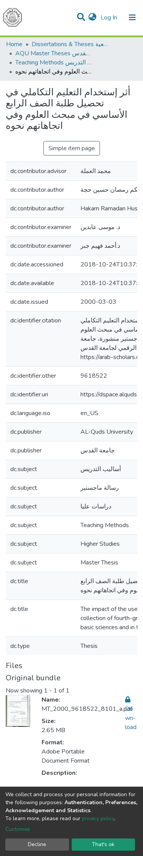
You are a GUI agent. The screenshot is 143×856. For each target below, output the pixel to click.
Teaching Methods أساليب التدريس (53, 62)
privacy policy (98, 818)
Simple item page (71, 148)
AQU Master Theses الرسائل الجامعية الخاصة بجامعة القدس (53, 53)
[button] (92, 17)
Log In (110, 17)
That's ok (103, 844)
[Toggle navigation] (132, 17)
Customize (17, 829)
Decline (37, 844)
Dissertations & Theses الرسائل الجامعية (70, 44)
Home (14, 44)
